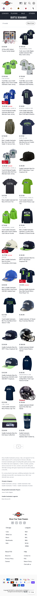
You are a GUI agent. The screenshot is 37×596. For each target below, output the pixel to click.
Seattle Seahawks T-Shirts (9, 485)
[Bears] (11, 8)
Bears (7, 537)
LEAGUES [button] (5, 13)
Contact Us (27, 555)
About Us (8, 555)
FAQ (25, 558)
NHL (26, 537)
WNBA (27, 546)
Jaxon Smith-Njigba (7, 492)
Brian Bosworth (6, 499)
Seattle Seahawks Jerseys (9, 483)
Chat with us (27, 564)
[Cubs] (4, 8)
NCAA (26, 543)
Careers (7, 561)
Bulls (7, 543)
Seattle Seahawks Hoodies (25, 485)
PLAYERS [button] (14, 13)
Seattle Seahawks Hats (24, 483)
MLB (26, 532)
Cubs (7, 532)
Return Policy (28, 561)
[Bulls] (26, 8)
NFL (26, 534)
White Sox (9, 534)
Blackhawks (9, 540)
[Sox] (33, 8)
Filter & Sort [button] (30, 23)
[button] (29, 3)
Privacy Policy (9, 558)
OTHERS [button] (32, 13)
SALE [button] (23, 13)
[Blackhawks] (18, 8)
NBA (26, 540)
